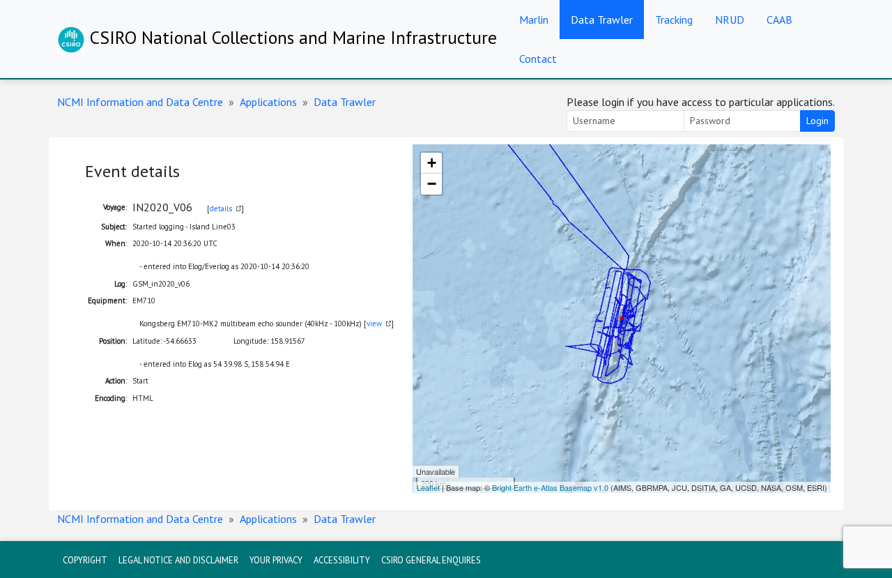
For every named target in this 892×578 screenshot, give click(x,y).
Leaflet (428, 487)
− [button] (431, 183)
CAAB (779, 19)
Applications (268, 102)
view (374, 323)
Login (817, 120)
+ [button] (431, 163)
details (221, 208)
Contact (538, 59)
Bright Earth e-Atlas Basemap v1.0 (550, 487)
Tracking (674, 19)
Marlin (533, 19)
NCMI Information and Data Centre (140, 102)
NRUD (729, 19)
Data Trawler (602, 19)
